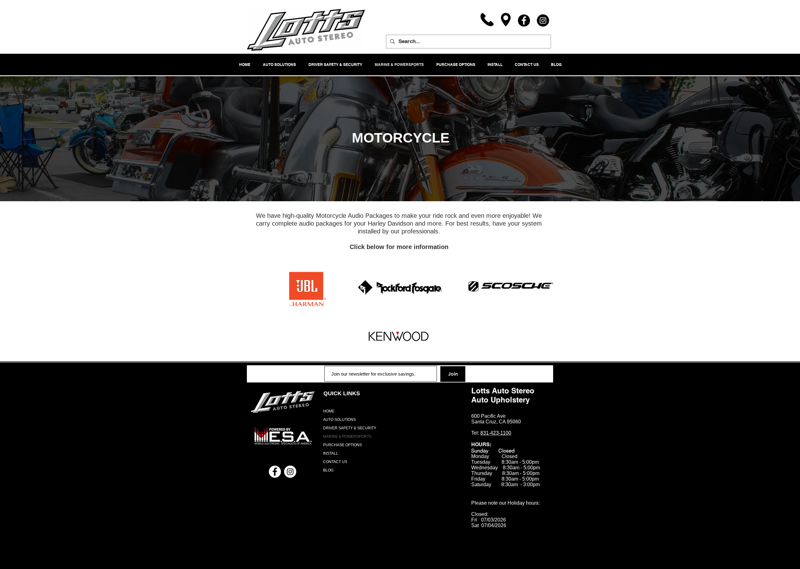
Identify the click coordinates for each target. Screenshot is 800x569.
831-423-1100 (495, 433)
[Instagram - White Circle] (290, 472)
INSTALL (330, 453)
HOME (328, 411)
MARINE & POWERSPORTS (347, 436)
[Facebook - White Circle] (275, 472)
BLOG (328, 470)
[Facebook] (524, 20)
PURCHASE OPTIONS (342, 445)
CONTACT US (335, 462)
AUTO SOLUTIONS (339, 419)
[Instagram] (543, 20)
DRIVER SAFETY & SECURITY (349, 428)
